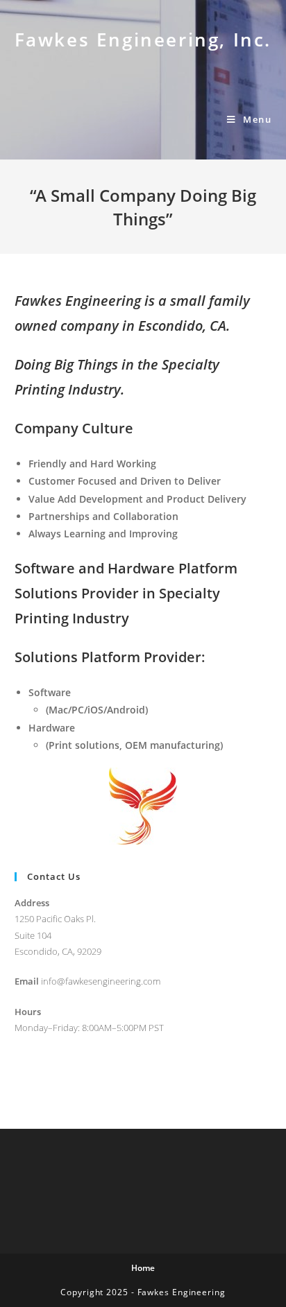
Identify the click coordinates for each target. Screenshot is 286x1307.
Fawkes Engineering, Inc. (143, 39)
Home (143, 1268)
